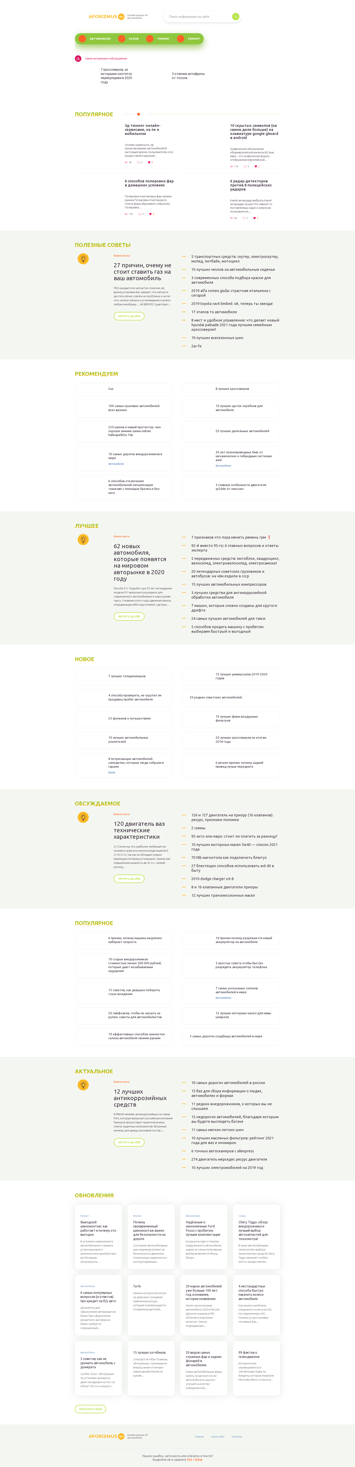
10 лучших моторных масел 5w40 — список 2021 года (234, 846)
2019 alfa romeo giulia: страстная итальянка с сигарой (231, 292)
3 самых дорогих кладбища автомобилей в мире (226, 1036)
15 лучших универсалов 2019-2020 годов (241, 676)
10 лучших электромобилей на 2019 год (227, 1167)
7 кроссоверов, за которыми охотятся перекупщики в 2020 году (116, 76)
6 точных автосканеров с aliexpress (222, 1151)
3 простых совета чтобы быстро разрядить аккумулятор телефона (241, 965)
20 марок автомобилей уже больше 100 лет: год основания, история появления (204, 1292)
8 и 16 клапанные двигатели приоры (224, 887)
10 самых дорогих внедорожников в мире (135, 456)
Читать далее (129, 316)
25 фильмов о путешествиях (129, 718)
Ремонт (194, 38)
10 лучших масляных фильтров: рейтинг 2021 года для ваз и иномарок (232, 1140)
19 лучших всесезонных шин (217, 338)
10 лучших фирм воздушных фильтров (237, 718)
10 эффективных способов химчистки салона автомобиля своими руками (136, 1036)
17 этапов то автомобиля (214, 312)
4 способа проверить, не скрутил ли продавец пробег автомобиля (134, 697)
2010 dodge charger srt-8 (212, 879)
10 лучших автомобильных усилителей (128, 739)
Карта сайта (217, 1436)
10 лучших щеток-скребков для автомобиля (239, 407)
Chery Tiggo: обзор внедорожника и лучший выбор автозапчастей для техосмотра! (253, 1230)
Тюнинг (163, 38)
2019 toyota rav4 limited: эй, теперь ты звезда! (232, 303)
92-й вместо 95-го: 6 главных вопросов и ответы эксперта (235, 547)
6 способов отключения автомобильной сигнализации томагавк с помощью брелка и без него (134, 486)
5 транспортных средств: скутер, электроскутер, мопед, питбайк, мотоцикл (234, 258)
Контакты (237, 1436)
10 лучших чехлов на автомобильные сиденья (233, 269)
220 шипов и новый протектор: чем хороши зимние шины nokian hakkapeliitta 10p (134, 431)
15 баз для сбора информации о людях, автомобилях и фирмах (226, 1093)
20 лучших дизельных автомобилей (242, 431)
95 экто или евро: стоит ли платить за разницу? (234, 836)
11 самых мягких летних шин (217, 1130)
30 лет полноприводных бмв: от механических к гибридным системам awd (244, 456)
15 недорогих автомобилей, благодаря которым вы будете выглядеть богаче (235, 1119)
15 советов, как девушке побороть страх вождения (134, 992)
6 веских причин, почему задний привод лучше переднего (239, 764)
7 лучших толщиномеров (127, 676)
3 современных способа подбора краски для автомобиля (231, 280)
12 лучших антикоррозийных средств (140, 1098)
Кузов (134, 38)
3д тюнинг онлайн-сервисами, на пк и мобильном (142, 129)
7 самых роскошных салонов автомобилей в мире (237, 990)
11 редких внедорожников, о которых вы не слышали (231, 1106)
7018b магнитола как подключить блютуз (229, 857)
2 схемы (198, 828)
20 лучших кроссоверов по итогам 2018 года (241, 739)
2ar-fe (196, 346)
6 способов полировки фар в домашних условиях (149, 183)
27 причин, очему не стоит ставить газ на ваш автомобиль (142, 271)
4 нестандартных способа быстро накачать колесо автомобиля (252, 1292)
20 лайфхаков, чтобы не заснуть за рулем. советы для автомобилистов (135, 1015)
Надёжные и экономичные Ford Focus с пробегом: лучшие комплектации (203, 1228)
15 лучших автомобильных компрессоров (228, 584)
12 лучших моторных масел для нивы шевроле (243, 1015)
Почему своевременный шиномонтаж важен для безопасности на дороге (149, 1230)
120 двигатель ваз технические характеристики (139, 830)
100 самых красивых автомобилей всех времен (134, 407)
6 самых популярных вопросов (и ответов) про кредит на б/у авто (98, 1297)
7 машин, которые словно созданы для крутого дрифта (234, 607)
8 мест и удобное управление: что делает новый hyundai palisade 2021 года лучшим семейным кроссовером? (235, 324)
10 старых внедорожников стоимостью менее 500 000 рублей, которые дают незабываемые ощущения (135, 965)
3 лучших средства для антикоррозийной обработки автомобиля (229, 594)
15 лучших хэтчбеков (149, 1352)
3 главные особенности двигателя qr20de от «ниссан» (241, 486)
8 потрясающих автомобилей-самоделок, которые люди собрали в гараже (136, 762)
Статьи (242, 1216)
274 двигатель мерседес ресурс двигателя (229, 1159)
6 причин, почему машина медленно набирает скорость (135, 940)
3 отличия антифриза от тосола (188, 76)
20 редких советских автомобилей (216, 697)
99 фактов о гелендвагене (249, 1354)
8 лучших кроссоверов (232, 388)
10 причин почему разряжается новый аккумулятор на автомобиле (244, 940)
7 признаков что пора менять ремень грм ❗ (231, 537)
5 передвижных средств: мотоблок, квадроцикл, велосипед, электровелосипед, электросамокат (235, 560)
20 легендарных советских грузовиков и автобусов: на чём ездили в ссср (227, 573)
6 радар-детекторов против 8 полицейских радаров (251, 185)
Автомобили (100, 38)
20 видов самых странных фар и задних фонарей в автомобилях (204, 1359)
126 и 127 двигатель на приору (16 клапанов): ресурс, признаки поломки (232, 817)
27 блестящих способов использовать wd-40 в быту (232, 868)
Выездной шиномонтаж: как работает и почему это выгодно (98, 1228)
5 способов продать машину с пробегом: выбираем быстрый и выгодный (227, 629)
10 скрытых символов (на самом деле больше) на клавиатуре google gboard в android (254, 131)
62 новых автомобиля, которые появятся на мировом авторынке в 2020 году (140, 562)
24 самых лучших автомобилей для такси (228, 618)
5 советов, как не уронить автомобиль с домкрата (97, 1363)
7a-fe (137, 1286)
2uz (111, 388)
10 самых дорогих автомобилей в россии (228, 1083)
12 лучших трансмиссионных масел (223, 895)
